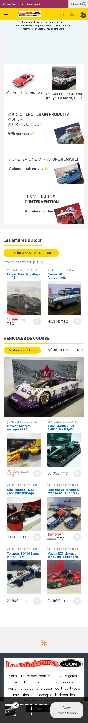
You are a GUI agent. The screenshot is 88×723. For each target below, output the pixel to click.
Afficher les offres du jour (21, 262)
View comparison (67, 710)
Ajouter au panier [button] (35, 322)
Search (62, 14)
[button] (84, 4)
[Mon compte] (72, 14)
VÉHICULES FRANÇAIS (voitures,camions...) (62, 271)
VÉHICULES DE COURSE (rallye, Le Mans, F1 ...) (22, 423)
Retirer (16, 705)
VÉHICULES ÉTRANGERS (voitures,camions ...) (22, 271)
